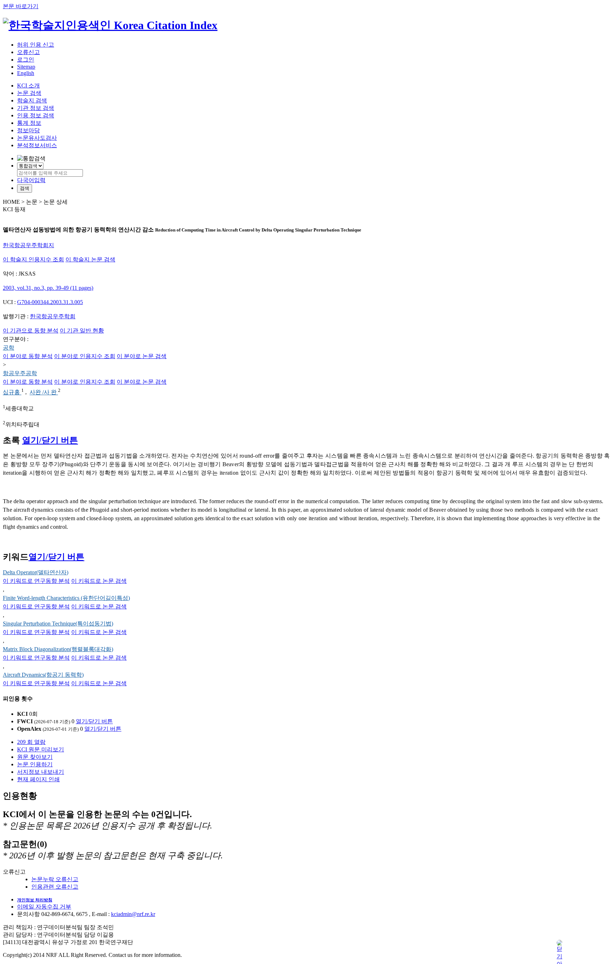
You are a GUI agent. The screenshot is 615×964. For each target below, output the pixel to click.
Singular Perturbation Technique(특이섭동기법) (58, 624)
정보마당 (28, 130)
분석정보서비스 (37, 145)
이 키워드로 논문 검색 (99, 581)
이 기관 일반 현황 (82, 330)
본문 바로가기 (20, 6)
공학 (8, 348)
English (25, 73)
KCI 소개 (28, 85)
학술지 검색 (32, 100)
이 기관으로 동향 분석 (30, 330)
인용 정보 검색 (35, 115)
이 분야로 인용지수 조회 (84, 356)
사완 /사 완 (44, 392)
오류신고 (28, 52)
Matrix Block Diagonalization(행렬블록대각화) (58, 649)
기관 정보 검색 (35, 108)
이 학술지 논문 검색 (90, 259)
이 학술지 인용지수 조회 (33, 259)
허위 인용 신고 (35, 45)
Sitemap (26, 67)
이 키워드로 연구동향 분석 (36, 581)
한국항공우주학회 (52, 316)
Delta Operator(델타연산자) (35, 572)
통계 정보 (29, 123)
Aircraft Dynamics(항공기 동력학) (43, 675)
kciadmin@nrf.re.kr (133, 914)
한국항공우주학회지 (28, 245)
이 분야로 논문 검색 (142, 356)
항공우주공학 (20, 373)
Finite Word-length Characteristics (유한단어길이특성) (66, 598)
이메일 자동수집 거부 (44, 907)
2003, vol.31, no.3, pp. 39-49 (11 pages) (48, 288)
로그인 (25, 60)
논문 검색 (29, 93)
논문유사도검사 (37, 138)
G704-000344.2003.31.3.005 (50, 302)
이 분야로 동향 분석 (28, 356)
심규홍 (12, 392)
